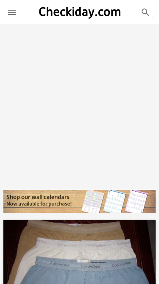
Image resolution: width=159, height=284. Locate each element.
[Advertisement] (79, 103)
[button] (12, 12)
